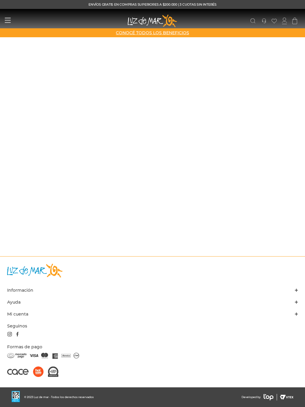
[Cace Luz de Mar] (20, 374)
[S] (253, 21)
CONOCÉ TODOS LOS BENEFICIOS (152, 32)
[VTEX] (285, 397)
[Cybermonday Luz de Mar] (55, 372)
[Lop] (269, 397)
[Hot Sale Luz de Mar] (40, 372)
